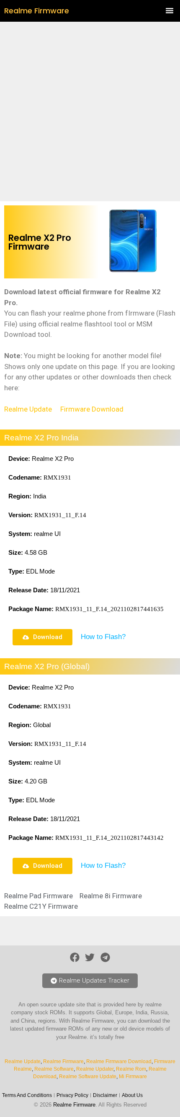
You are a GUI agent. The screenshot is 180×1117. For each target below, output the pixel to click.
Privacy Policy (72, 1095)
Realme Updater (94, 1069)
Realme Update (28, 409)
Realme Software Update (87, 1076)
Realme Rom (131, 1069)
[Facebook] (74, 957)
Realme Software (54, 1069)
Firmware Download (91, 409)
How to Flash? (103, 637)
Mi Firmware (133, 1076)
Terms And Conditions (27, 1095)
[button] (169, 10)
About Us (132, 1095)
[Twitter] (90, 957)
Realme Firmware (36, 10)
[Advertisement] (90, 111)
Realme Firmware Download (119, 1061)
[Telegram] (105, 957)
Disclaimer (105, 1095)
